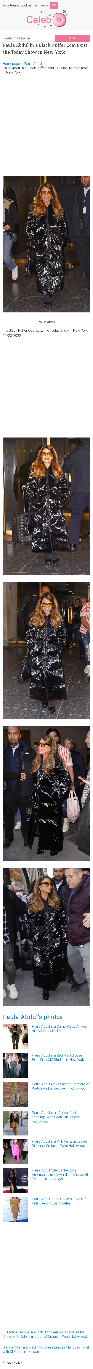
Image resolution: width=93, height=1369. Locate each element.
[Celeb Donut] (46, 11)
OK (54, 5)
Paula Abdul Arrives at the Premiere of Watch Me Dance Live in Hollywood (60, 1086)
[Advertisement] (46, 125)
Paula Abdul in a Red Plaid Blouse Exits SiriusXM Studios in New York (58, 1057)
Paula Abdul (33, 64)
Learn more (40, 5)
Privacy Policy (12, 1362)
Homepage (11, 64)
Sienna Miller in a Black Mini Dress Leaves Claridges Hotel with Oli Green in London (46, 1349)
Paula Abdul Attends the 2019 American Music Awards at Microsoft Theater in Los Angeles (60, 1174)
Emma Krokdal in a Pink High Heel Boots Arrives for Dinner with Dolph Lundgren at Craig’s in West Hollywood (45, 1334)
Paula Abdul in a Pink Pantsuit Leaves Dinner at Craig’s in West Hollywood (60, 1143)
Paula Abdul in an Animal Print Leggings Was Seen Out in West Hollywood (56, 1117)
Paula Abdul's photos (33, 1017)
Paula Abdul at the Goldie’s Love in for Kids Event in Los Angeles (60, 1201)
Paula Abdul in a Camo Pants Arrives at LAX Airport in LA (59, 1028)
